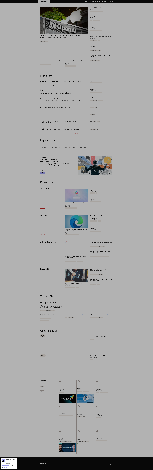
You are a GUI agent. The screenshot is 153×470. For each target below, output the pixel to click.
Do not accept (13, 465)
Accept (5, 465)
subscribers (5, 467)
